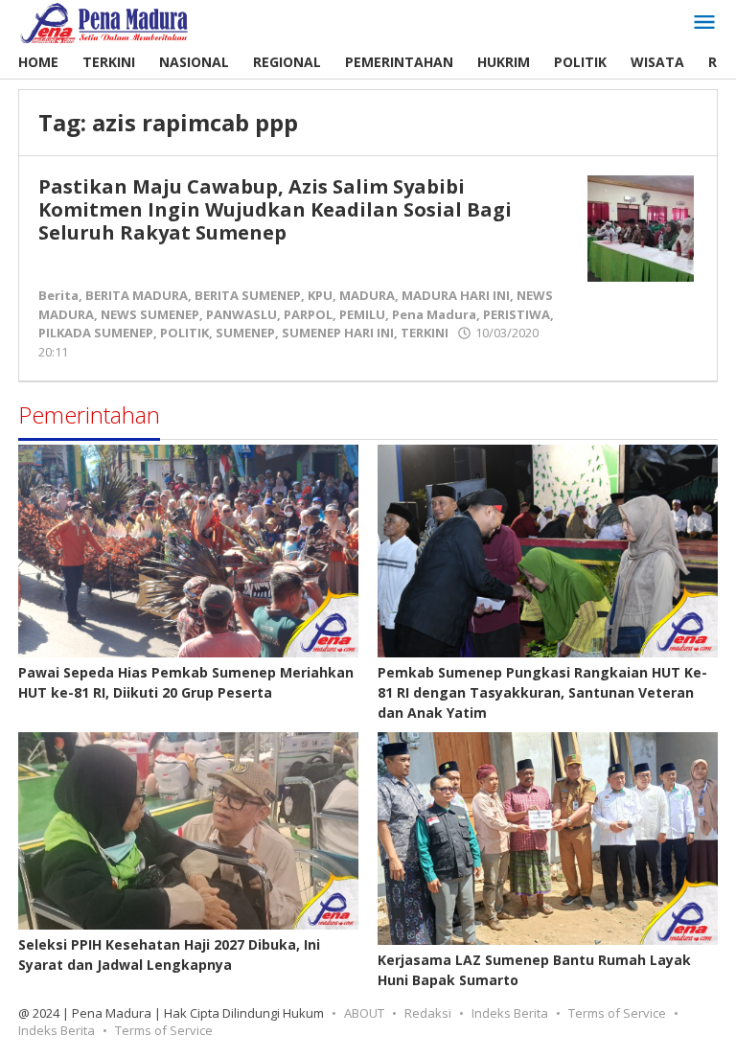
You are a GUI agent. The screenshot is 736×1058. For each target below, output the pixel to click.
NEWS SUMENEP (150, 314)
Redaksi (427, 1013)
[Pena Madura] (104, 21)
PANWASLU (241, 314)
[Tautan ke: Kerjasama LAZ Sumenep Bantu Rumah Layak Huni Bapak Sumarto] (548, 838)
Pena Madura (434, 314)
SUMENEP (245, 332)
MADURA (367, 295)
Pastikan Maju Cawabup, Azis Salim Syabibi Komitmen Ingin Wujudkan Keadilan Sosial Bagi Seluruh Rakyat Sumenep (275, 209)
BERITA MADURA (136, 295)
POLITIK (184, 332)
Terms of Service (617, 1013)
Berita (58, 295)
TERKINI (424, 332)
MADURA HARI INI (456, 295)
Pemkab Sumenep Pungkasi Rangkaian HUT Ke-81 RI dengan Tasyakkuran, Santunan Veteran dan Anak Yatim (542, 692)
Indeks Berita (510, 1013)
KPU (320, 295)
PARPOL (308, 314)
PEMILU (362, 314)
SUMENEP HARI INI (338, 332)
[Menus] (704, 23)
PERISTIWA (516, 314)
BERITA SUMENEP (248, 295)
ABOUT (364, 1013)
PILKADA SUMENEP (95, 332)
